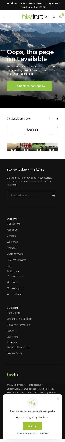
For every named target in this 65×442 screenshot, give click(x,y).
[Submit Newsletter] (54, 195)
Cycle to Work (15, 254)
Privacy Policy (14, 353)
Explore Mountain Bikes (22, 136)
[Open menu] (5, 16)
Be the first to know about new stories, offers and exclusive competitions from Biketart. (30, 181)
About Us (12, 229)
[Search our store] (54, 16)
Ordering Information (19, 318)
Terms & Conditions (18, 347)
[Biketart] (32, 17)
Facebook (17, 276)
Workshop (12, 241)
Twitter (16, 282)
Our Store (12, 337)
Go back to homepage (29, 85)
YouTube (17, 294)
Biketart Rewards (16, 260)
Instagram (17, 288)
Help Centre (13, 312)
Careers (11, 235)
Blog (9, 266)
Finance (11, 248)
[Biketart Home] (14, 373)
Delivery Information (18, 324)
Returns (11, 331)
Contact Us (13, 223)
